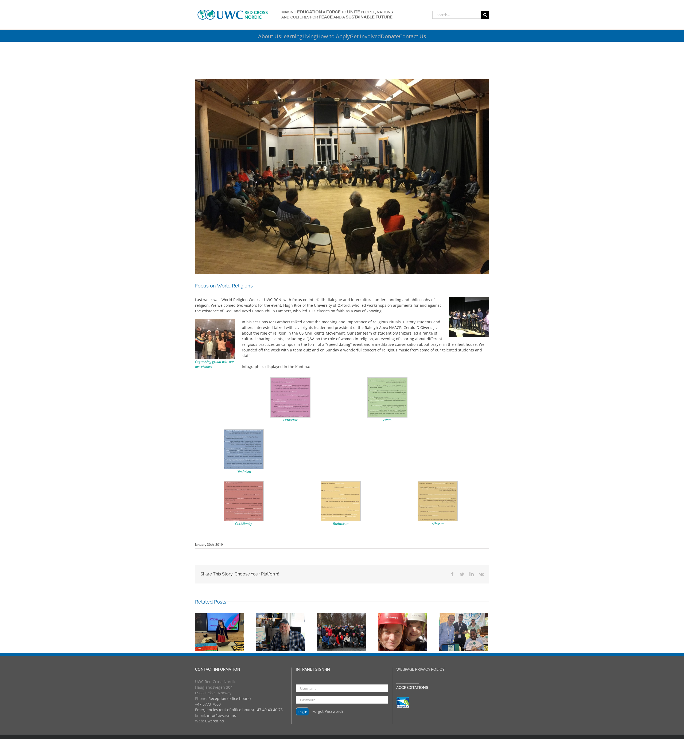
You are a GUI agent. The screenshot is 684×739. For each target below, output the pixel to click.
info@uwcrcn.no (221, 715)
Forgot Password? (327, 711)
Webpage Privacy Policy (420, 669)
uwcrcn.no (214, 720)
